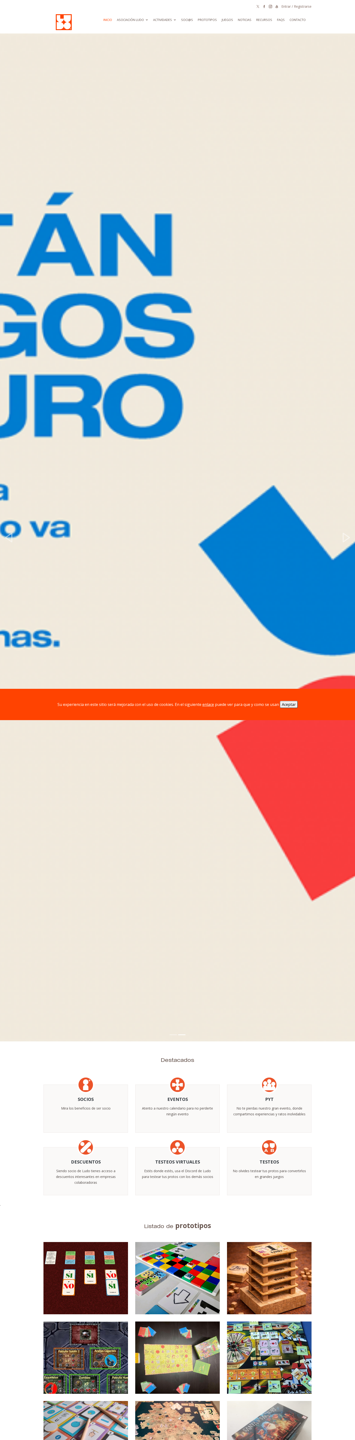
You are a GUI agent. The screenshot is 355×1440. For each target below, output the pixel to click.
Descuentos (86, 1162)
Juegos (227, 20)
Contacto (298, 20)
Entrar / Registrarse (296, 6)
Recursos (264, 20)
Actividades (162, 20)
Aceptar (289, 704)
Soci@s (187, 20)
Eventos (177, 1099)
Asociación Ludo (130, 20)
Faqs (281, 20)
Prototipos (207, 20)
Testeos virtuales (177, 1162)
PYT (269, 1099)
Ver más (177, 1019)
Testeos (269, 1162)
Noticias (244, 20)
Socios (86, 1099)
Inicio (107, 20)
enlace (208, 704)
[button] (9, 537)
